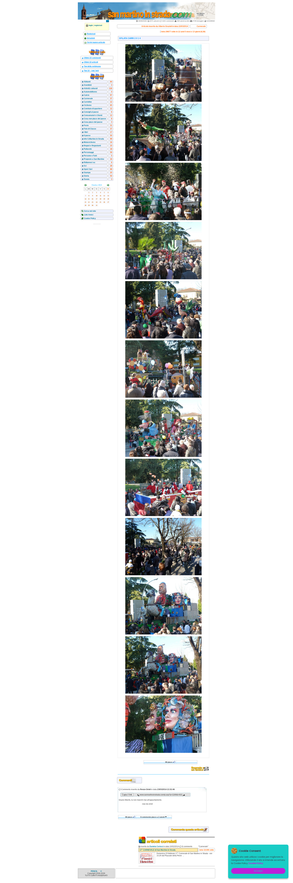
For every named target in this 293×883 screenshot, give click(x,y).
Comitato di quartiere (93, 109)
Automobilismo (90, 92)
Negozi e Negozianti (92, 146)
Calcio (86, 95)
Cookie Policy (89, 218)
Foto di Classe (90, 129)
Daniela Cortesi (156, 846)
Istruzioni (91, 38)
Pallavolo (88, 149)
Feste (86, 125)
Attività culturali (91, 88)
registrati (98, 25)
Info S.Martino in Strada (94, 139)
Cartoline (88, 102)
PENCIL (94, 871)
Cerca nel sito (89, 211)
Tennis (86, 179)
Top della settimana (92, 66)
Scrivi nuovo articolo (96, 42)
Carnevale (88, 98)
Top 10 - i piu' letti (91, 71)
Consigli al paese (91, 112)
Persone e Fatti (90, 156)
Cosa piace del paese (93, 122)
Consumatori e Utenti (93, 115)
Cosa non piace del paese (95, 119)
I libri (86, 132)
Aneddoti (88, 85)
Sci (85, 166)
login (91, 25)
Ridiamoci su (89, 162)
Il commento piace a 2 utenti (152, 817)
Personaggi (89, 152)
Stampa (87, 172)
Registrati (91, 34)
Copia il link (127, 795)
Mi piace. (169, 762)
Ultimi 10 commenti (92, 58)
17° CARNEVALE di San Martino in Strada (157, 850)
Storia (86, 176)
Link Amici (88, 215)
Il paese (87, 135)
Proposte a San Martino (94, 159)
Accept (258, 871)
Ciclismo (87, 105)
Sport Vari (88, 169)
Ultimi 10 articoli (91, 62)
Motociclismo (89, 142)
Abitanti (87, 82)
